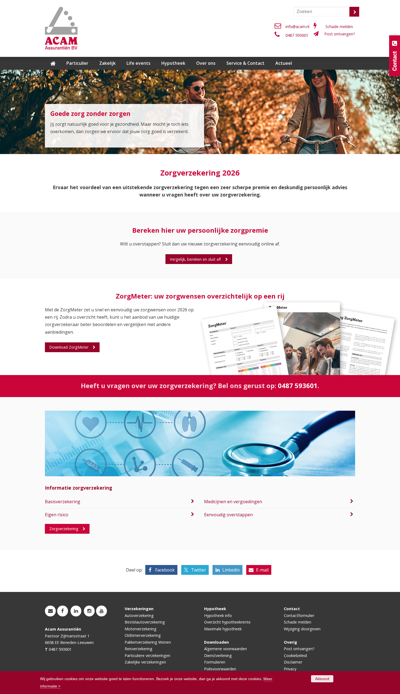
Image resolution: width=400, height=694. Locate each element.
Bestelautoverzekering (145, 622)
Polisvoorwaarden (220, 668)
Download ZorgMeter (68, 347)
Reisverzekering (138, 648)
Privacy (290, 668)
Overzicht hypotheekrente (227, 622)
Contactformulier (299, 615)
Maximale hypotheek (223, 628)
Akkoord (322, 679)
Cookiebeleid (295, 655)
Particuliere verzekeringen (147, 655)
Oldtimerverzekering (143, 635)
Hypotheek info (218, 615)
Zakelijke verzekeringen (145, 662)
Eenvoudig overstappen (228, 515)
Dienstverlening (218, 655)
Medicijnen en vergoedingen (233, 502)
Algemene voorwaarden (225, 648)
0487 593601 (296, 35)
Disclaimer (293, 662)
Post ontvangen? (339, 33)
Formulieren (214, 662)
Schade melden (339, 26)
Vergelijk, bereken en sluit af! (195, 259)
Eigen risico (56, 515)
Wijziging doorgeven (302, 628)
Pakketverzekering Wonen (148, 642)
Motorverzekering (140, 628)
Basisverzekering (62, 502)
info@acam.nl (297, 26)
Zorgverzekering (63, 528)
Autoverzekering (139, 615)
